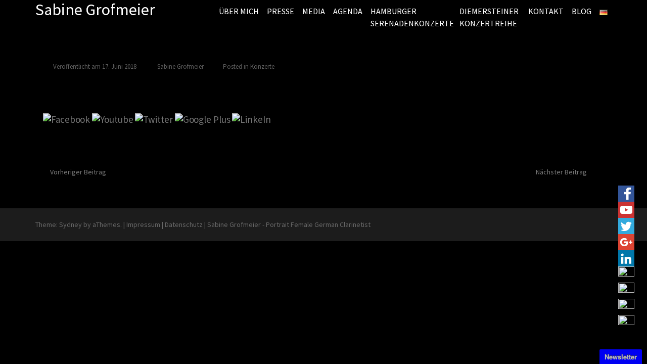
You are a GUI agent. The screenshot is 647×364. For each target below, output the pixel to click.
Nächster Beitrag (561, 171)
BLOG (581, 11)
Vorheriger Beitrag (78, 171)
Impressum (143, 224)
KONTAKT (546, 11)
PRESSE (280, 11)
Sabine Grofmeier (180, 66)
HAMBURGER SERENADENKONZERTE (411, 17)
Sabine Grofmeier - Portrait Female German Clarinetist (289, 224)
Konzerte (262, 66)
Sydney (70, 224)
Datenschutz (184, 224)
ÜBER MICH (239, 11)
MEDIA (313, 11)
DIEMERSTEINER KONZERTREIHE (489, 17)
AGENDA (347, 11)
